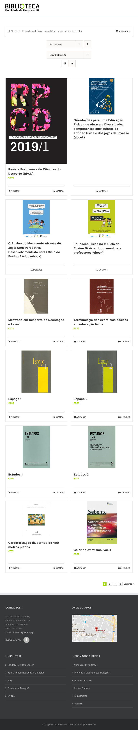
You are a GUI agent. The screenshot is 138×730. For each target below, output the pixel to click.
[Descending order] (87, 44)
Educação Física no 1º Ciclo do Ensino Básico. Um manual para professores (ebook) (97, 248)
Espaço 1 (14, 399)
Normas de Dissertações (85, 664)
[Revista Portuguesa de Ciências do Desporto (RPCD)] (36, 121)
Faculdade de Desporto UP (21, 664)
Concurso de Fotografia (19, 688)
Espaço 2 (80, 399)
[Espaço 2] (101, 371)
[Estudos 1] (36, 447)
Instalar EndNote (82, 688)
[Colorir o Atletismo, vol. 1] (101, 522)
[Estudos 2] (101, 447)
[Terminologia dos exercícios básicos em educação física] (101, 296)
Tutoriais (78, 703)
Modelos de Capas (83, 680)
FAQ (10, 680)
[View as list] (71, 63)
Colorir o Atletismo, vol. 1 (92, 550)
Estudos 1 (15, 474)
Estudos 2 (81, 474)
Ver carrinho (124, 31)
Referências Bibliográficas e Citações (91, 672)
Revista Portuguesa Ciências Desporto (26, 672)
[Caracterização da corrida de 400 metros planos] (36, 519)
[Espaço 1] (36, 371)
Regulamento (80, 695)
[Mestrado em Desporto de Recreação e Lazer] (36, 296)
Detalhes (60, 190)
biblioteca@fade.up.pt (23, 632)
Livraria (11, 695)
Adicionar (15, 190)
